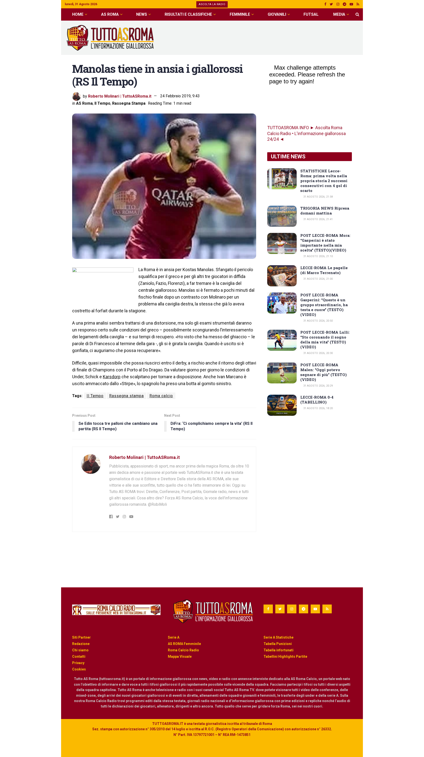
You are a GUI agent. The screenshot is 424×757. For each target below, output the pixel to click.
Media (339, 14)
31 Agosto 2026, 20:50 (318, 320)
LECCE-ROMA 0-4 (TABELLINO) (316, 399)
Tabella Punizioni (278, 644)
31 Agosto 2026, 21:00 (318, 278)
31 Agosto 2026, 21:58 (318, 196)
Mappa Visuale (180, 656)
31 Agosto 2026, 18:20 (318, 408)
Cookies (79, 669)
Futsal (311, 14)
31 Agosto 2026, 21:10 (318, 256)
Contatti (78, 656)
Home (77, 14)
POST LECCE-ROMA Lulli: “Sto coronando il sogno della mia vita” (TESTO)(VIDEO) (325, 339)
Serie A (173, 637)
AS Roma (110, 14)
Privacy (78, 663)
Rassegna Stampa (129, 103)
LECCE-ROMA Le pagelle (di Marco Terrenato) (324, 270)
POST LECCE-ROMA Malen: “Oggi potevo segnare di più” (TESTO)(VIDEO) (323, 372)
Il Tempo (102, 103)
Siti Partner (81, 637)
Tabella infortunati (278, 650)
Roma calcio (161, 395)
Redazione (81, 644)
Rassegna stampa (126, 395)
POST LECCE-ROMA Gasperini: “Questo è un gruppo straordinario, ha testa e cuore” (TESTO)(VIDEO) (324, 304)
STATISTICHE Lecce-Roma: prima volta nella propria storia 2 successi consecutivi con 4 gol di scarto (323, 180)
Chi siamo (80, 650)
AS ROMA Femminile (184, 644)
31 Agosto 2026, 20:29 (318, 385)
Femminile (240, 14)
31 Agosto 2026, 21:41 (318, 219)
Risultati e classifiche (188, 14)
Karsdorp (111, 376)
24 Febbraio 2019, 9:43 (180, 96)
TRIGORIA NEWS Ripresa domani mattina (324, 210)
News (141, 14)
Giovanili (277, 14)
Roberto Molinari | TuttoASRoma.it (119, 96)
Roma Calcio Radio (183, 650)
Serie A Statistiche (278, 637)
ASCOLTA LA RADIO (212, 4)
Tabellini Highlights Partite (285, 656)
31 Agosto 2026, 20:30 (318, 353)
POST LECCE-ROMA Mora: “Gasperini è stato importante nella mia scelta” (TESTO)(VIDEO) (325, 242)
